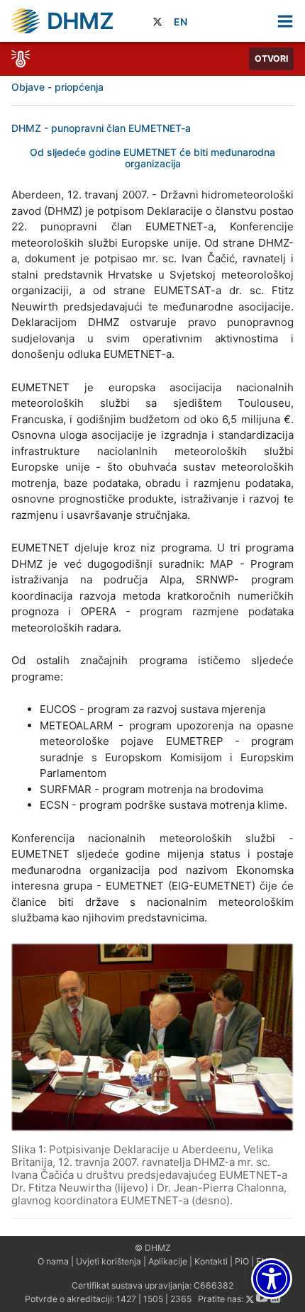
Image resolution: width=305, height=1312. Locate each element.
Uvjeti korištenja (108, 1261)
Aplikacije (167, 1261)
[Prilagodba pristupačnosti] (271, 1278)
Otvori (271, 58)
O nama (53, 1261)
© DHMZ (153, 1248)
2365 (181, 1299)
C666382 (213, 1285)
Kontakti (211, 1261)
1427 (126, 1299)
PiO (242, 1261)
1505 (153, 1299)
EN (180, 22)
